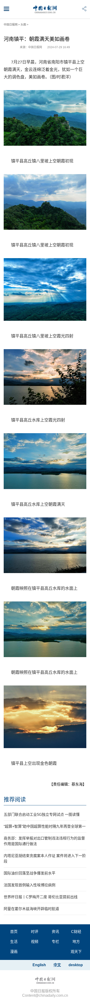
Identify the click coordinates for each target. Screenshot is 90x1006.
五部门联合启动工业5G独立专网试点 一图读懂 (42, 815)
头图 (23, 24)
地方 (76, 942)
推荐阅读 (15, 799)
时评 (34, 932)
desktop (76, 965)
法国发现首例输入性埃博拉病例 (29, 885)
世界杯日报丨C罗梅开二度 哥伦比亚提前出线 (41, 897)
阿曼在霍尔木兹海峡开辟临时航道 (31, 909)
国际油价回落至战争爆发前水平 (29, 873)
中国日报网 (11, 24)
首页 (14, 932)
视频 (34, 942)
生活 (14, 942)
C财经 (76, 932)
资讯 (55, 932)
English (39, 965)
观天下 (76, 952)
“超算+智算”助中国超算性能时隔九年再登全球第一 (45, 826)
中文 (57, 965)
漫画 (14, 952)
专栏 (55, 942)
